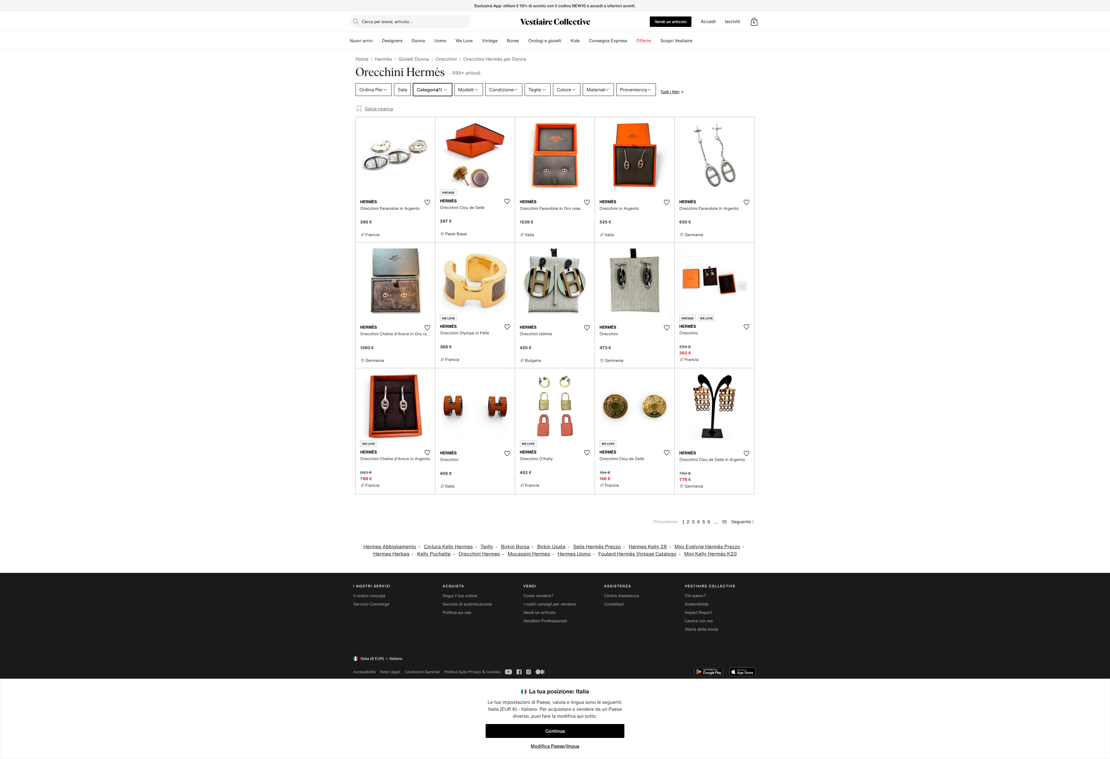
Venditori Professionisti (545, 621)
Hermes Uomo (574, 554)
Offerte (643, 41)
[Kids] (584, 40)
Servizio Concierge (371, 604)
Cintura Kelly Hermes (448, 546)
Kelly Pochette (434, 554)
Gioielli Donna (414, 58)
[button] (754, 22)
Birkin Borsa (515, 546)
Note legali (390, 672)
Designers (392, 41)
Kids (575, 41)
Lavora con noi (699, 621)
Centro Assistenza (621, 596)
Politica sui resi (457, 613)
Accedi (708, 21)
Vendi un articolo (671, 21)
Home (362, 58)
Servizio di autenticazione (467, 604)
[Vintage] (502, 40)
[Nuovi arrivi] (377, 40)
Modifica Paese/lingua (555, 746)
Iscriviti (732, 21)
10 (724, 521)
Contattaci (614, 604)
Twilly (486, 546)
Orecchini (446, 58)
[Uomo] (451, 40)
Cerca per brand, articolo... (387, 21)
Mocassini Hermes (529, 554)
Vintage (489, 41)
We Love (464, 41)
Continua (555, 730)
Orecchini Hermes (479, 554)
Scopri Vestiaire (676, 41)
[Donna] (429, 40)
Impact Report (698, 613)
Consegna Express (608, 41)
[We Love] (477, 40)
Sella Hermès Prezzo (597, 546)
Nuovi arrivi (361, 41)
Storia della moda (701, 629)
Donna (418, 41)
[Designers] (407, 40)
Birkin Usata (551, 546)
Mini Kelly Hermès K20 (710, 554)
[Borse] (523, 40)
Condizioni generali (422, 672)
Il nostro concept (369, 596)
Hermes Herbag (391, 554)
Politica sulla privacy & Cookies (472, 672)
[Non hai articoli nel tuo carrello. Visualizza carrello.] (754, 22)
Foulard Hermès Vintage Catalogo (637, 554)
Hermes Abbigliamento (389, 546)
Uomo (440, 41)
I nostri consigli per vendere (549, 604)
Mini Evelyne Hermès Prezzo (707, 546)
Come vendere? (538, 596)
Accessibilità (364, 672)
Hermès (383, 58)
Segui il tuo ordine (460, 596)
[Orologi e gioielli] (566, 40)
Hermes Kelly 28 (648, 546)
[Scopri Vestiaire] (697, 40)
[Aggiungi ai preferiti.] (427, 202)
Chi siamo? (695, 596)
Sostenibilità (696, 604)
